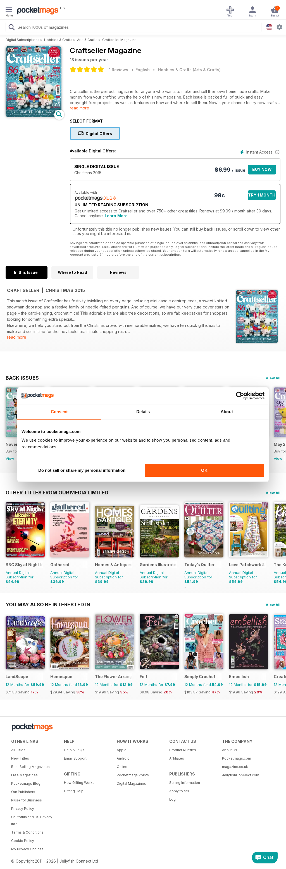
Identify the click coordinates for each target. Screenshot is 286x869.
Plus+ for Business (26, 800)
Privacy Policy (22, 808)
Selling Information (184, 783)
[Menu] (9, 10)
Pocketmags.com (236, 758)
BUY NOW (262, 169)
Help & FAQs (74, 750)
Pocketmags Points (133, 775)
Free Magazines (24, 775)
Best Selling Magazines (30, 767)
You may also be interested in (48, 604)
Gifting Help (74, 791)
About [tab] (227, 411)
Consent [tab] (59, 411)
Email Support (75, 758)
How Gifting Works (79, 783)
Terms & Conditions (27, 832)
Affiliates (176, 758)
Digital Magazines (131, 783)
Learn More (116, 215)
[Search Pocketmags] (11, 28)
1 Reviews (118, 69)
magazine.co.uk (235, 767)
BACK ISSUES (22, 377)
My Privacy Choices (27, 849)
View (10, 458)
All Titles (18, 750)
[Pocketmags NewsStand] (36, 11)
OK (204, 470)
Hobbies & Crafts (58, 40)
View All (273, 378)
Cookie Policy (22, 841)
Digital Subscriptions (22, 40)
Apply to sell (179, 791)
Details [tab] (143, 411)
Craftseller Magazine (119, 40)
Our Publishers (23, 792)
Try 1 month (261, 195)
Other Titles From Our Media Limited (57, 492)
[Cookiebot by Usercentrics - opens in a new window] (240, 395)
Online (122, 767)
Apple (122, 750)
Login (173, 799)
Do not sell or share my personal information (81, 470)
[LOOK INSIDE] (33, 115)
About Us (229, 750)
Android (123, 758)
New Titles (20, 758)
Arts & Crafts (87, 40)
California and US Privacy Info (31, 820)
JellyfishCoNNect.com (240, 775)
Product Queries (182, 750)
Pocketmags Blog (25, 783)
